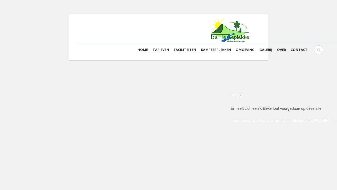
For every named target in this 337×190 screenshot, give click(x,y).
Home (142, 49)
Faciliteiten (185, 49)
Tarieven (161, 49)
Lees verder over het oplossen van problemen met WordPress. (283, 120)
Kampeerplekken (216, 49)
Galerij (265, 49)
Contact (299, 49)
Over (281, 49)
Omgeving (245, 49)
